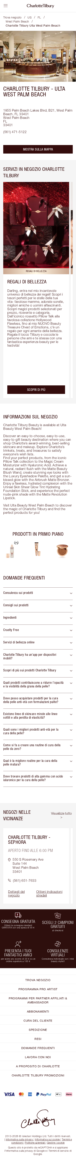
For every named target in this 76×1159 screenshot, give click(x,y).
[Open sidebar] (5, 5)
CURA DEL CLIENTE (38, 1020)
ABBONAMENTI (38, 1011)
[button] (38, 594)
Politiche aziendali (35, 1142)
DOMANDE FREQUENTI (38, 1048)
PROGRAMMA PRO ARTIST (38, 989)
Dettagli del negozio (16, 893)
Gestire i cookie (56, 1142)
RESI (38, 1039)
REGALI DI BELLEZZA (26, 281)
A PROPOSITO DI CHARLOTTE (38, 1066)
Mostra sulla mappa (38, 149)
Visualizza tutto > (61, 815)
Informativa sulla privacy (19, 1139)
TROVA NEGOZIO (37, 980)
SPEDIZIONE (38, 1029)
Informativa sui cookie (47, 1139)
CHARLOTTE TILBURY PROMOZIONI (38, 1075)
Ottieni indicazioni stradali (49, 893)
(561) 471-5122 (15, 132)
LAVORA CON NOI (38, 1057)
